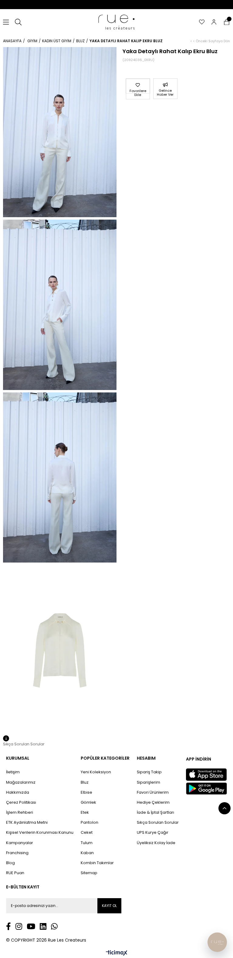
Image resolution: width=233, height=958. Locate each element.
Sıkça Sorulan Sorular (158, 822)
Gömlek (88, 802)
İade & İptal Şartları (155, 812)
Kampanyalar (19, 843)
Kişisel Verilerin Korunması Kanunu (39, 832)
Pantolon (89, 822)
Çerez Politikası (21, 802)
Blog (10, 863)
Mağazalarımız (20, 782)
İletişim (13, 772)
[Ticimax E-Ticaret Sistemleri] (116, 953)
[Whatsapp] (54, 926)
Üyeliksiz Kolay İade (156, 843)
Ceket (87, 832)
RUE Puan (15, 873)
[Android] (206, 788)
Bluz (85, 782)
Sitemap (89, 873)
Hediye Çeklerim (153, 802)
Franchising (17, 853)
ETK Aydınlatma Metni (27, 822)
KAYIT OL (109, 905)
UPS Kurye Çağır (152, 832)
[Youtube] (31, 926)
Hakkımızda (17, 792)
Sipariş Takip (149, 772)
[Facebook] (8, 926)
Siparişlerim (148, 782)
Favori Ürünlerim (153, 792)
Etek (85, 812)
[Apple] (206, 774)
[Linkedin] (43, 926)
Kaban (87, 853)
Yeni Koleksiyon (96, 772)
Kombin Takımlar (97, 863)
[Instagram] (18, 926)
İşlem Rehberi (19, 812)
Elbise (86, 792)
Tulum (87, 843)
